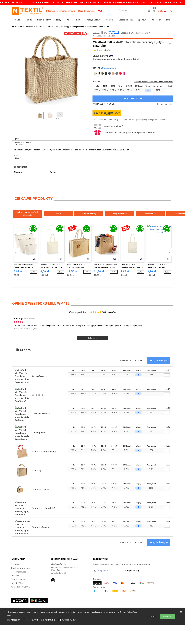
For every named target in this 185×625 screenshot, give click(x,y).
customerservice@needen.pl (64, 567)
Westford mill (102, 42)
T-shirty (28, 20)
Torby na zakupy (89, 214)
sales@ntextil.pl (58, 573)
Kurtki (79, 20)
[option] (51, 70)
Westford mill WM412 (22, 143)
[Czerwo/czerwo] (120, 73)
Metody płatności (18, 572)
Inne (168, 20)
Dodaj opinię (92, 338)
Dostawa (15, 575)
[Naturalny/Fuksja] (124, 73)
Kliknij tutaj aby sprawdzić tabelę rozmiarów (153, 82)
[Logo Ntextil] (27, 10)
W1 (111, 56)
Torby (58, 20)
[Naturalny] (95, 73)
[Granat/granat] (109, 73)
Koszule (109, 20)
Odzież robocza (126, 20)
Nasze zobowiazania (20, 587)
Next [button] (14, 73)
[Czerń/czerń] (105, 73)
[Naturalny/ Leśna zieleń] (102, 73)
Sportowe (142, 20)
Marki (17, 20)
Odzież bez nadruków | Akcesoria (27, 213)
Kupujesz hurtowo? (113, 126)
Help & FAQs (17, 583)
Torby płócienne (120, 214)
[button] (149, 11)
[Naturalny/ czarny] (98, 73)
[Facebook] (157, 104)
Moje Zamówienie (86, 11)
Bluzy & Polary (44, 20)
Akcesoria (156, 20)
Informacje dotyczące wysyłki (60, 11)
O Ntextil (15, 564)
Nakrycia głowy (93, 20)
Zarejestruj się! (132, 570)
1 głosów (106, 50)
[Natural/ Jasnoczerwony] (113, 73)
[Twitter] (162, 104)
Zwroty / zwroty (18, 579)
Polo (68, 20)
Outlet (101, 11)
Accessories (150, 214)
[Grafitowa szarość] (116, 73)
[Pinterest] (166, 104)
